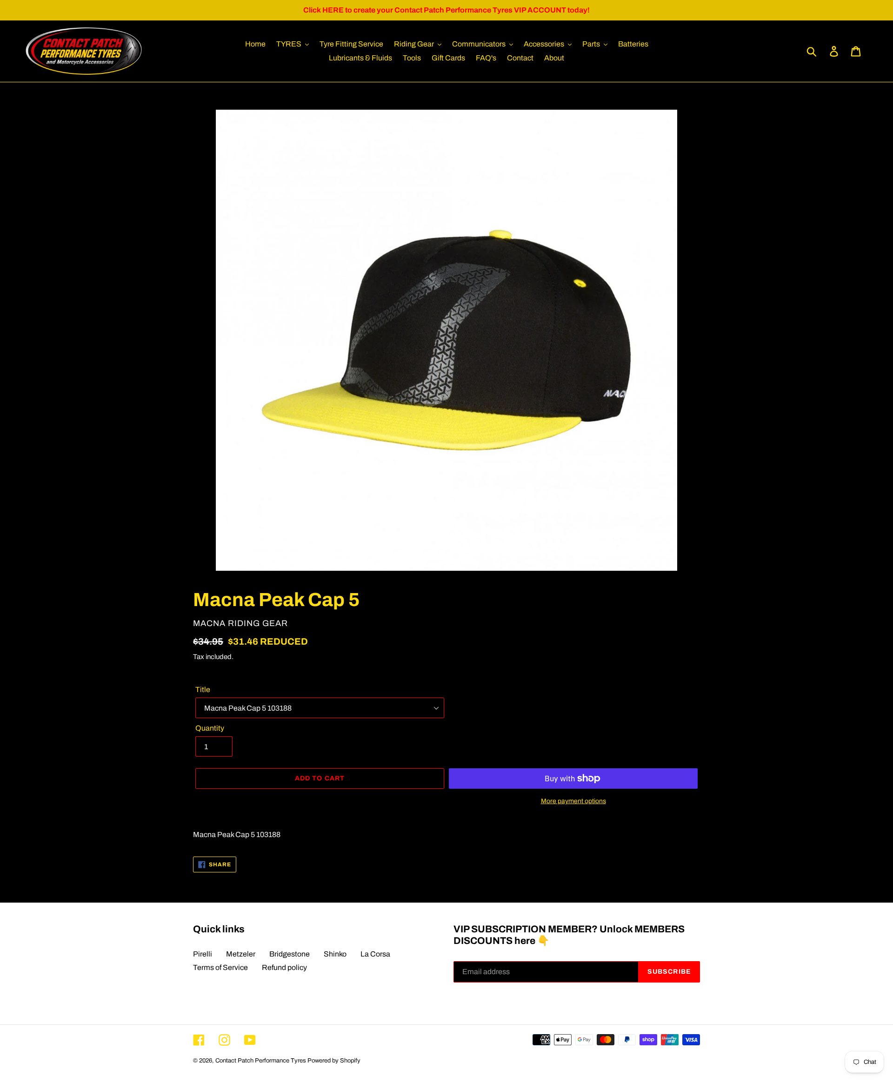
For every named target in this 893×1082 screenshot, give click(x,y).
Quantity (209, 728)
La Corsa (375, 954)
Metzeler (240, 954)
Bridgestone (289, 954)
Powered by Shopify (333, 1060)
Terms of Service (220, 967)
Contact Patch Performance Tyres (260, 1060)
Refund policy (284, 967)
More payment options (573, 801)
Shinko (335, 954)
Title (202, 689)
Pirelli (202, 954)
